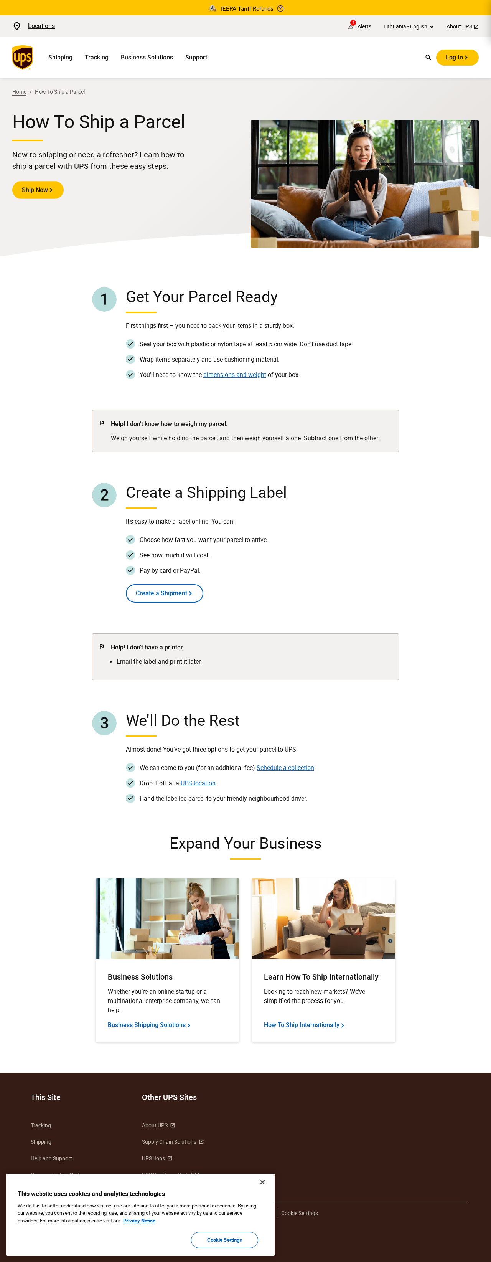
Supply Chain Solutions (169, 1141)
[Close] (262, 1182)
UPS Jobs (153, 1158)
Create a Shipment (161, 593)
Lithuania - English (405, 26)
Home (19, 91)
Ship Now (35, 189)
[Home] (24, 57)
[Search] (428, 57)
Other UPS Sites (169, 1097)
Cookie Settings (224, 1239)
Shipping (60, 57)
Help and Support (51, 1158)
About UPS (459, 26)
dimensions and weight (234, 374)
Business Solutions (147, 57)
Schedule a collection (285, 767)
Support (196, 57)
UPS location (198, 783)
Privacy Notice (139, 1220)
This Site (46, 1097)
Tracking (97, 57)
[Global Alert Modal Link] (280, 8)
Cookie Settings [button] (299, 1213)
